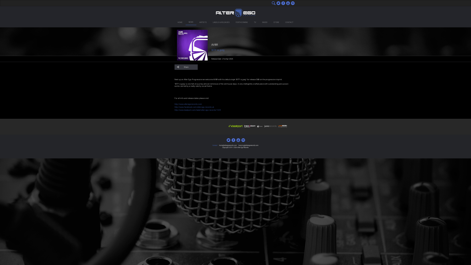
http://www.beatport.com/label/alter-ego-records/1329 (198, 110)
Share (186, 67)
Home (180, 22)
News (191, 22)
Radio (264, 22)
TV (255, 22)
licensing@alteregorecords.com (248, 145)
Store (276, 22)
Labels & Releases (221, 22)
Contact (289, 22)
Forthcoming (242, 22)
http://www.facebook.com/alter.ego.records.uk (194, 107)
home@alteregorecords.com (228, 145)
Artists (203, 22)
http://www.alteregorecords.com (188, 104)
